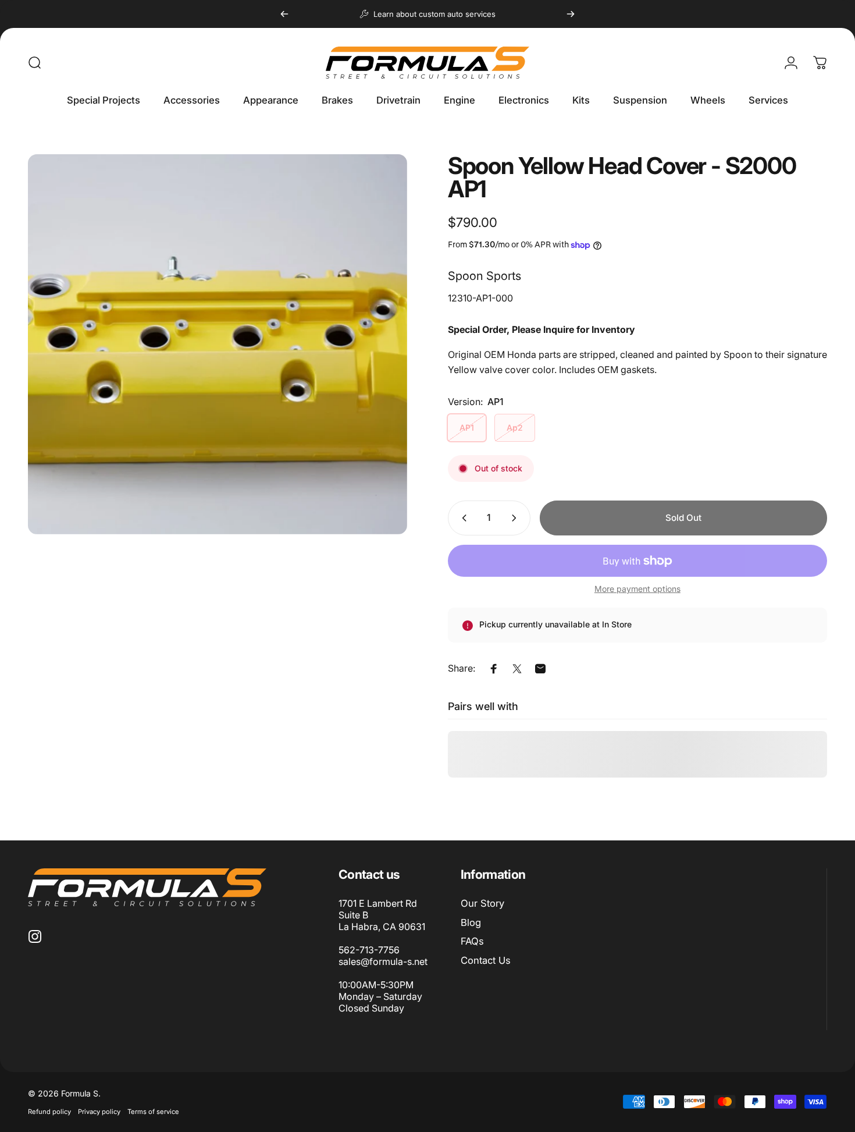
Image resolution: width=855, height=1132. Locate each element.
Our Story (482, 903)
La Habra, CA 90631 (382, 926)
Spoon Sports (484, 276)
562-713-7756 (369, 950)
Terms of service (153, 1112)
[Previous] (284, 14)
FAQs (472, 941)
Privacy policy (99, 1112)
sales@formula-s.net (383, 961)
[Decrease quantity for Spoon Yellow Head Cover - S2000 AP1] (461, 518)
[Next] (570, 14)
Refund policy (49, 1112)
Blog (471, 922)
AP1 (466, 428)
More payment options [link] (637, 589)
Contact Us (486, 960)
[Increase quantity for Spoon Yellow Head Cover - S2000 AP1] (516, 518)
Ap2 (515, 428)
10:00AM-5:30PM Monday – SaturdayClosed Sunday (380, 996)
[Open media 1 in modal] (217, 344)
